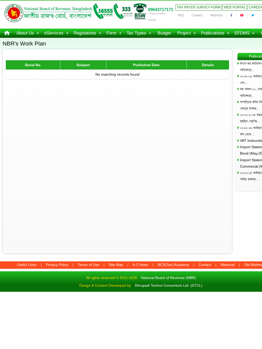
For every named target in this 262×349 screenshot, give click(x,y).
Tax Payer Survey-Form (199, 7)
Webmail (216, 15)
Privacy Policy (57, 265)
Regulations (85, 33)
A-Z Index (140, 265)
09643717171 (160, 9)
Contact (197, 15)
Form (111, 33)
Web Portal (235, 7)
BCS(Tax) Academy (173, 265)
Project (184, 33)
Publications (212, 33)
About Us (25, 33)
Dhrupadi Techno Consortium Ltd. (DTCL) (168, 285)
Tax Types (136, 33)
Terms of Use (88, 265)
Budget (164, 33)
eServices (53, 33)
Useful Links (27, 265)
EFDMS (242, 33)
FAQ (181, 15)
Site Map (116, 265)
